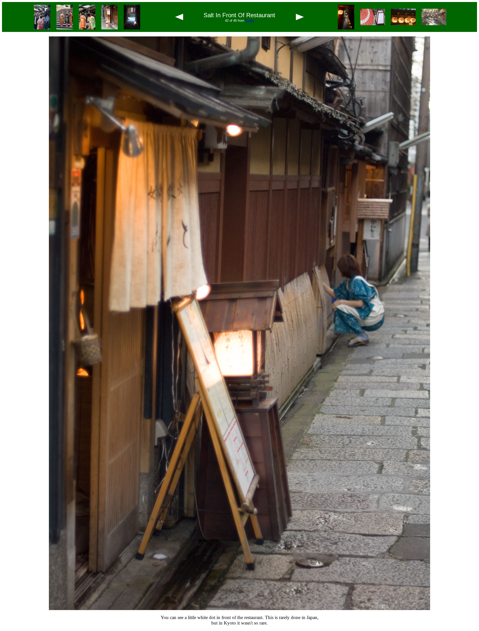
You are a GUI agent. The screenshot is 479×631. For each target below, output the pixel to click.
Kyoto (249, 20)
